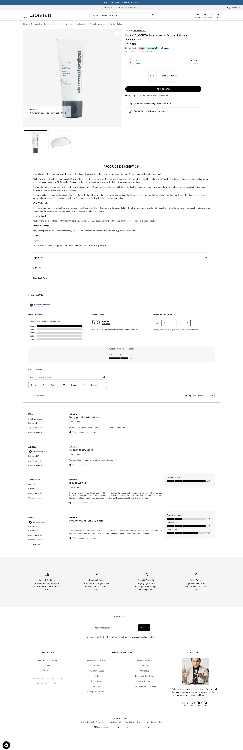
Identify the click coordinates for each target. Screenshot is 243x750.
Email (155, 96)
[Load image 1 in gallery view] (35, 142)
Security (96, 686)
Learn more (162, 111)
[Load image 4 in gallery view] (60, 142)
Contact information (115, 722)
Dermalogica (139, 30)
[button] (25, 14)
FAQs (96, 676)
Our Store (144, 671)
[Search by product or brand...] (153, 15)
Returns (96, 665)
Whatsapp (163, 96)
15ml (152, 76)
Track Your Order (96, 671)
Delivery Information (96, 660)
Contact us (235, 8)
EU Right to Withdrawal (97, 691)
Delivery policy (156, 722)
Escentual (90, 722)
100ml (174, 76)
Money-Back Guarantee (145, 686)
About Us (144, 665)
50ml (163, 76)
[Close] (68, 110)
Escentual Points (144, 660)
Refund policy (130, 722)
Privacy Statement (144, 681)
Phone (149, 96)
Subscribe (144, 627)
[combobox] (123, 15)
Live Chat (141, 96)
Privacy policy (101, 722)
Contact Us (47, 670)
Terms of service (143, 722)
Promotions (96, 681)
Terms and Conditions (144, 676)
